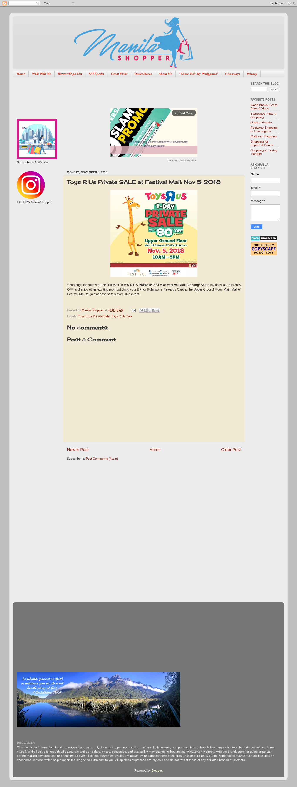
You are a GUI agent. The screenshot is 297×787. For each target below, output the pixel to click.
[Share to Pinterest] (158, 310)
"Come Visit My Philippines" (199, 74)
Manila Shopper (93, 310)
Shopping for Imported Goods (262, 143)
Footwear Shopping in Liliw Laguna (264, 129)
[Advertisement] (146, 90)
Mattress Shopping (264, 136)
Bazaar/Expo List (70, 74)
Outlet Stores (143, 74)
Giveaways (232, 74)
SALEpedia (96, 74)
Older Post (231, 449)
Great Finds (119, 74)
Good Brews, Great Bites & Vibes (264, 106)
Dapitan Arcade (261, 122)
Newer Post (78, 449)
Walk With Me (41, 74)
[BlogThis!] (145, 310)
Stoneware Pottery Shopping (263, 115)
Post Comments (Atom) (102, 458)
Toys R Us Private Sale (94, 316)
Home (21, 74)
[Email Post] (133, 310)
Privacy (252, 74)
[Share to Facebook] (154, 310)
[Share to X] (149, 310)
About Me (165, 74)
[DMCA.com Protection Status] (264, 240)
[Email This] (141, 310)
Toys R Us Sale (121, 316)
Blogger (157, 770)
